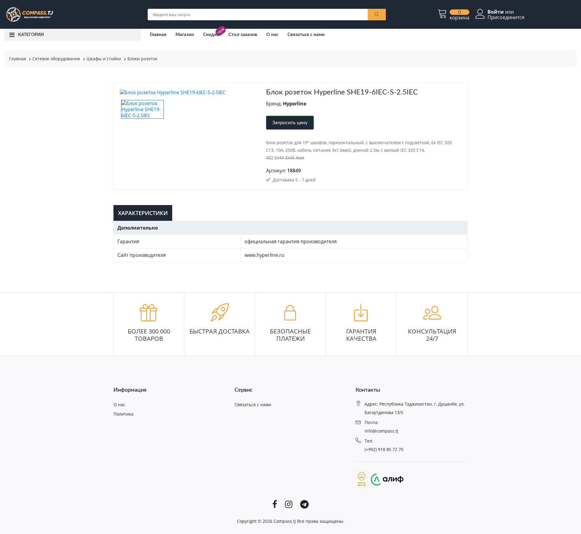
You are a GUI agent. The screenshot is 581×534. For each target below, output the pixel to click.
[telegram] (304, 503)
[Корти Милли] (362, 479)
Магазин (185, 34)
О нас (272, 34)
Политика (123, 414)
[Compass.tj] (29, 14)
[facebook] (274, 503)
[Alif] (385, 479)
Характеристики (143, 213)
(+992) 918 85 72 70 (384, 449)
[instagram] (288, 503)
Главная (158, 34)
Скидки (211, 34)
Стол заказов (242, 34)
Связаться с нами (306, 34)
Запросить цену (289, 122)
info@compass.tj (381, 431)
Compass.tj (285, 521)
